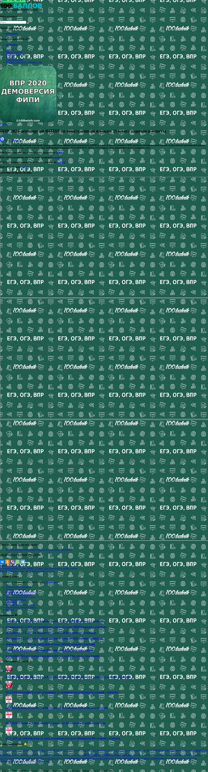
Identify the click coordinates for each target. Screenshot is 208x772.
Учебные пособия (14, 60)
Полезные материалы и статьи (20, 604)
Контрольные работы (16, 599)
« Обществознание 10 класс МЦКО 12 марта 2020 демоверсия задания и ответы (38, 568)
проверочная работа (12, 759)
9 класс (13, 750)
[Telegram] (22, 562)
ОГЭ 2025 (117, 750)
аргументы (167, 750)
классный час (123, 754)
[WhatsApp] (17, 562)
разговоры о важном (79, 758)
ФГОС (149, 750)
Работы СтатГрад (14, 52)
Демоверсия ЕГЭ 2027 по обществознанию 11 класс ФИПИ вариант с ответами (54, 638)
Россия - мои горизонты (137, 750)
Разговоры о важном (16, 54)
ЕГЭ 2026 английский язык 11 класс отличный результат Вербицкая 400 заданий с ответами (63, 738)
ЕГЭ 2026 (92, 750)
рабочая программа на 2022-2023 (53, 758)
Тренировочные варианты (18, 587)
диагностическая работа (73, 755)
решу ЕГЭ (95, 758)
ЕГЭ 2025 (84, 750)
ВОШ (50, 750)
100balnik (15, 140)
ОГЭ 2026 (124, 750)
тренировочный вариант (37, 761)
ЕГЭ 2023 (68, 750)
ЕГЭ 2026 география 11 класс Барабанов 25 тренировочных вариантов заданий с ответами (62, 692)
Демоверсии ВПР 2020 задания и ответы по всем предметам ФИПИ (38, 549)
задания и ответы (98, 754)
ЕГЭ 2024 (76, 750)
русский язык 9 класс (111, 758)
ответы (196, 754)
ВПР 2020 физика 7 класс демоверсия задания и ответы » (27, 571)
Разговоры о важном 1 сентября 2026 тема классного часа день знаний (49, 649)
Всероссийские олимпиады (19, 594)
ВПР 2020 (5, 566)
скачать (60, 152)
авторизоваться (50, 582)
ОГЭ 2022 (109, 750)
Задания (101, 750)
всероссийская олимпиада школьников (32, 754)
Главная (9, 49)
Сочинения (11, 602)
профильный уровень (29, 758)
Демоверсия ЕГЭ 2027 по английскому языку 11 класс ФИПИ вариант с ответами (56, 626)
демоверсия (15, 566)
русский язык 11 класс (136, 758)
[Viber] (12, 562)
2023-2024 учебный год (39, 750)
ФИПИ (157, 750)
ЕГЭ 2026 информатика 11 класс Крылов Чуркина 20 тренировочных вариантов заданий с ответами (68, 676)
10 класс (20, 750)
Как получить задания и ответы (21, 607)
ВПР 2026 (10, 57)
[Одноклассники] (7, 562)
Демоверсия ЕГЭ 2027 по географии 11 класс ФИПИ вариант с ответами (50, 644)
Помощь (10, 610)
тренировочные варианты (12, 761)
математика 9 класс (161, 755)
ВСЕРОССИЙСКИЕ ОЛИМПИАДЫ (24, 62)
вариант (177, 750)
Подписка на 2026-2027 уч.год (20, 597)
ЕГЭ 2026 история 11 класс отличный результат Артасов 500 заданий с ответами (55, 722)
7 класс (2, 750)
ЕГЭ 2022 (58, 750)
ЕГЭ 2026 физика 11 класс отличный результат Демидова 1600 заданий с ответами (57, 707)
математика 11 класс (181, 754)
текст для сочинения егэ (187, 759)
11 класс (26, 750)
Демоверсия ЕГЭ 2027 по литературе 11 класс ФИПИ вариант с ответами (51, 632)
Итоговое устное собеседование (21, 592)
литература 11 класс (142, 755)
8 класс (7, 750)
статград (173, 758)
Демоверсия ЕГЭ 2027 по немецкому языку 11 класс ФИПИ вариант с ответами (55, 620)
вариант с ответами (188, 750)
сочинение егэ (159, 758)
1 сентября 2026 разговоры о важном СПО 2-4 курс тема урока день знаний (52, 655)
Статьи (3, 124)
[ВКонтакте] (2, 562)
